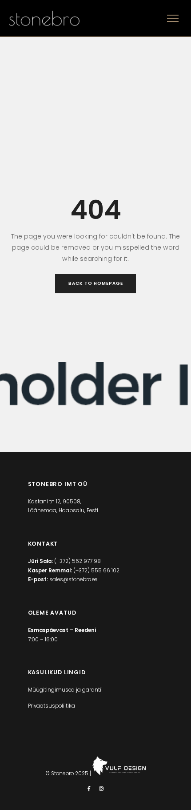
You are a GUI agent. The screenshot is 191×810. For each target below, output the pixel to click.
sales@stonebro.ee (73, 579)
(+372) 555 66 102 (96, 570)
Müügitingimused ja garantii (65, 689)
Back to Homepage (95, 283)
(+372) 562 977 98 (77, 561)
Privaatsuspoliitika (51, 705)
